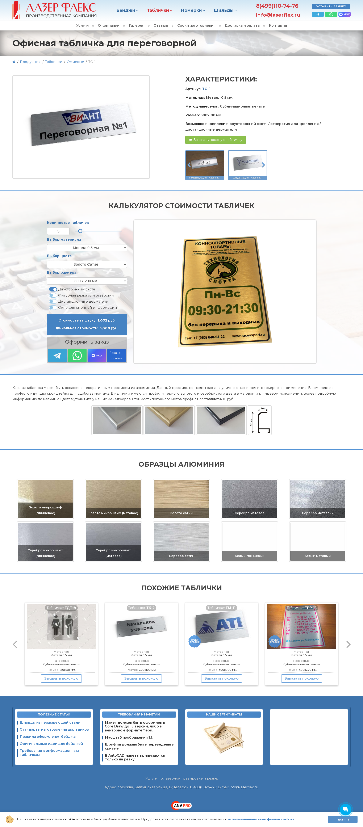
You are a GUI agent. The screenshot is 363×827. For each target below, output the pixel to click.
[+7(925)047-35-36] (331, 14)
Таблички (158, 10)
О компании (109, 26)
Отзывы (161, 26)
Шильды (224, 10)
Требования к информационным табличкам (49, 753)
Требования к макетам (139, 714)
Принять (343, 819)
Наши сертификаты (224, 714)
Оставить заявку (331, 6)
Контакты (278, 26)
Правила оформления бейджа (48, 737)
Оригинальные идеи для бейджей (51, 744)
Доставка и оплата (242, 26)
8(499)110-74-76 (277, 5)
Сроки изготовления (196, 26)
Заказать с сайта (116, 355)
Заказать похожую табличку (217, 140)
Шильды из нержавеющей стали (50, 723)
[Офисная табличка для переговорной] (81, 127)
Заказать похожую (61, 678)
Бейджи (125, 10)
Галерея (136, 26)
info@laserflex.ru (278, 15)
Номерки (191, 10)
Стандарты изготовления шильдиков (54, 729)
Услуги (82, 26)
